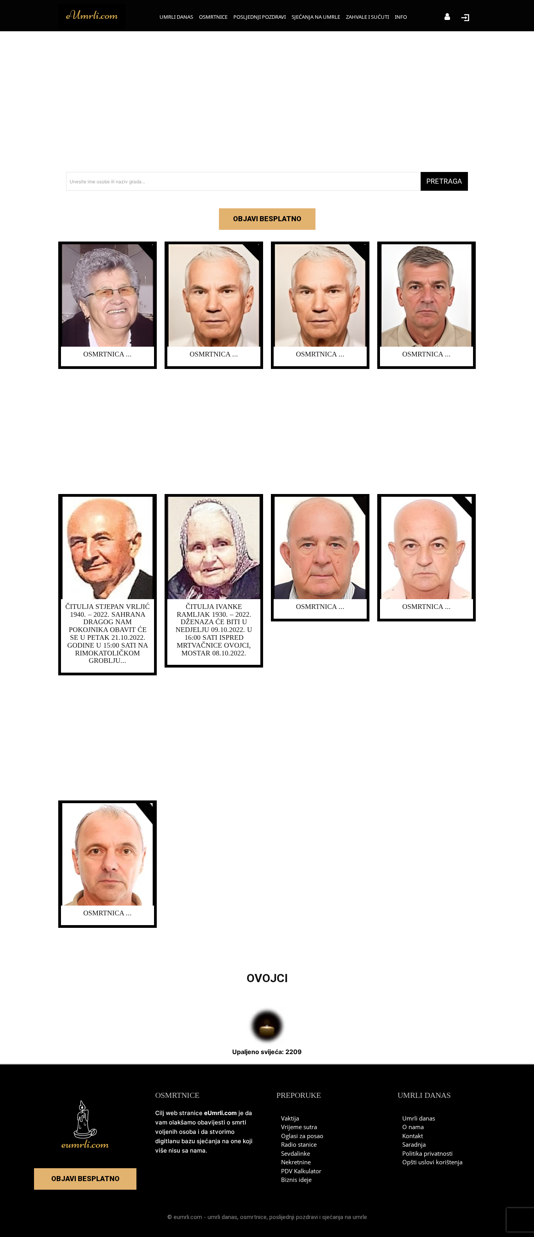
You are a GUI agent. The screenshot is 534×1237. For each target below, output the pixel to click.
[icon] (447, 17)
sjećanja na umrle (344, 1217)
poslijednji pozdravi (293, 1217)
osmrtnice (253, 1217)
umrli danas (222, 1217)
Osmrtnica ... (107, 354)
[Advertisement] (267, 101)
